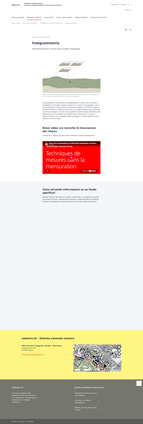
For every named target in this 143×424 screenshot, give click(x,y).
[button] (17, 17)
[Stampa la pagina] (126, 30)
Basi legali (22, 421)
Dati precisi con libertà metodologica (83, 401)
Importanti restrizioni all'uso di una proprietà (86, 394)
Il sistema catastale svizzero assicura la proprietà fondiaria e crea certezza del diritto (43, 4)
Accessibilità (29, 421)
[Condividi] (130, 30)
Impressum (15, 421)
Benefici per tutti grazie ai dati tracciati (85, 409)
